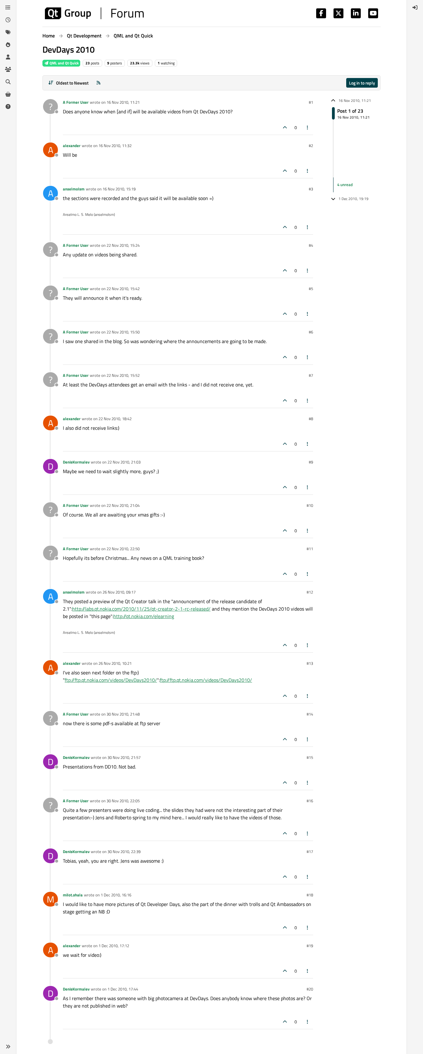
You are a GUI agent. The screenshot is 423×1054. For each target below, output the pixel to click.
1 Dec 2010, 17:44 (122, 989)
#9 (311, 462)
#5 (311, 288)
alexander (72, 145)
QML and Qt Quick (64, 63)
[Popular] (8, 45)
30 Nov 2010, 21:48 (123, 714)
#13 (310, 663)
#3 (311, 189)
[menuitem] (415, 7)
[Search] (8, 82)
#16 (310, 801)
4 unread (345, 184)
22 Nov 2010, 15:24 (123, 245)
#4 (311, 245)
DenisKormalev (76, 462)
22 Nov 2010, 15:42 (123, 288)
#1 (311, 102)
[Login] (415, 7)
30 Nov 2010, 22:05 (123, 801)
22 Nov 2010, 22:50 (123, 549)
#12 (310, 592)
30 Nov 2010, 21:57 (124, 757)
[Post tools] (307, 127)
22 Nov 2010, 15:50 (123, 332)
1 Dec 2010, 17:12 (113, 946)
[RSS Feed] (98, 83)
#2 (311, 145)
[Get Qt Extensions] (8, 94)
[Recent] (8, 20)
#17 (310, 851)
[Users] (8, 57)
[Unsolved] (8, 106)
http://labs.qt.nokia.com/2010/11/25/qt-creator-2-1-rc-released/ (141, 608)
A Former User (76, 102)
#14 (310, 714)
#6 (311, 332)
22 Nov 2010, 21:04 (123, 505)
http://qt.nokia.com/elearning (143, 616)
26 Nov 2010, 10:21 (115, 663)
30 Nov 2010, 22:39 (124, 851)
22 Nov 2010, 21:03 (124, 462)
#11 (310, 549)
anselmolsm (74, 189)
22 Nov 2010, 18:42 (115, 419)
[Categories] (8, 7)
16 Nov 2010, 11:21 (123, 102)
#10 (310, 505)
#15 (310, 757)
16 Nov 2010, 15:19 (119, 189)
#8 (311, 419)
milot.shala (73, 895)
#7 (311, 375)
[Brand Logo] (94, 13)
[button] (8, 1047)
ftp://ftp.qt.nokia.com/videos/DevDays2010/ (111, 680)
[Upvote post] (284, 127)
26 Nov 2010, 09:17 (119, 592)
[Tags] (8, 32)
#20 (310, 989)
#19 (310, 946)
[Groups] (8, 69)
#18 (310, 895)
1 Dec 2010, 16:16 (116, 895)
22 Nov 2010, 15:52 (123, 375)
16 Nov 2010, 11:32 (115, 145)
